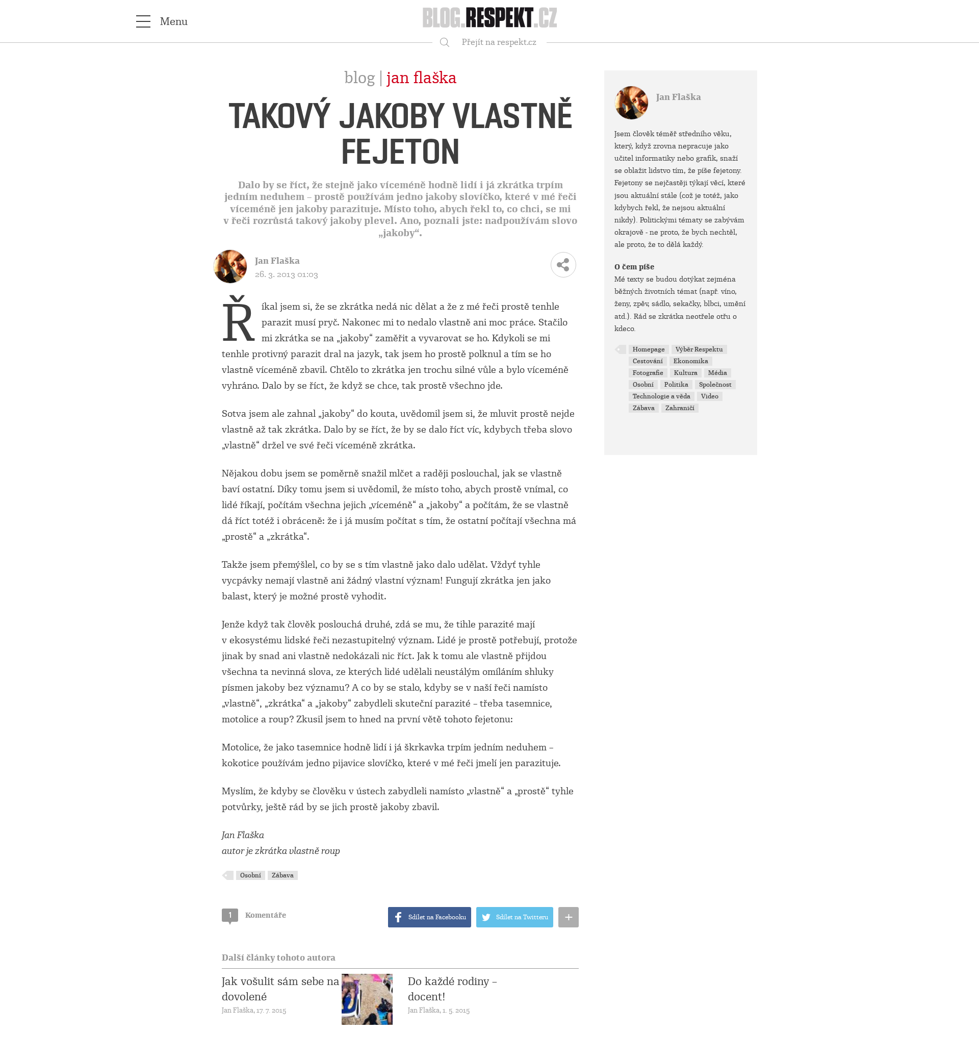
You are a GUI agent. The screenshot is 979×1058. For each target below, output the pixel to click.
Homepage (649, 349)
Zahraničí (679, 408)
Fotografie (648, 373)
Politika (676, 385)
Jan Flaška (422, 78)
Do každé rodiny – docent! (452, 989)
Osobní (250, 875)
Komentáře (257, 915)
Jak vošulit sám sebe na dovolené (281, 989)
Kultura (686, 373)
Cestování (648, 361)
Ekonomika (691, 361)
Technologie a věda (661, 396)
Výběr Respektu (699, 349)
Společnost (715, 385)
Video (709, 396)
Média (717, 373)
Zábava (283, 875)
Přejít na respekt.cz (499, 42)
